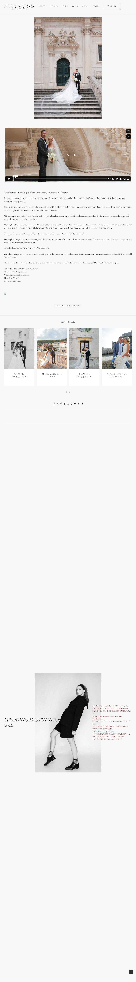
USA (98, 708)
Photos (41, 6)
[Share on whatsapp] (71, 403)
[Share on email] (81, 403)
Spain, (128, 721)
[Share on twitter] (57, 403)
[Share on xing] (78, 403)
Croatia (103, 711)
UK (128, 726)
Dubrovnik (60, 305)
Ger (104, 716)
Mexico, (115, 734)
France (99, 716)
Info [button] (64, 6)
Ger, (117, 711)
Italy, (120, 716)
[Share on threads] (61, 403)
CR (122, 726)
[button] (19, 348)
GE (124, 726)
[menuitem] (42, 6)
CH (98, 711)
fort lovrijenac (73, 305)
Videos (53, 6)
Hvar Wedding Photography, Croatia (84, 375)
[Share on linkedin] (68, 403)
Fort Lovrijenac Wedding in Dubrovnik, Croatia (117, 375)
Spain (109, 711)
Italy (120, 708)
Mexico (103, 736)
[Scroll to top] (131, 972)
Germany (121, 721)
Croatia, (114, 708)
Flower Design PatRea (18, 272)
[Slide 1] (66, 392)
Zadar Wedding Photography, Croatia (19, 375)
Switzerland (105, 708)
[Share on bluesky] (74, 403)
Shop (74, 6)
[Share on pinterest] (64, 403)
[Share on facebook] (54, 403)
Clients (85, 6)
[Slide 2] (69, 392)
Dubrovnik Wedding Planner (28, 269)
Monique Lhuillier (22, 275)
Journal (95, 6)
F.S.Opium (17, 282)
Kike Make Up (14, 278)
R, (126, 726)
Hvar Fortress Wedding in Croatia (51, 375)
